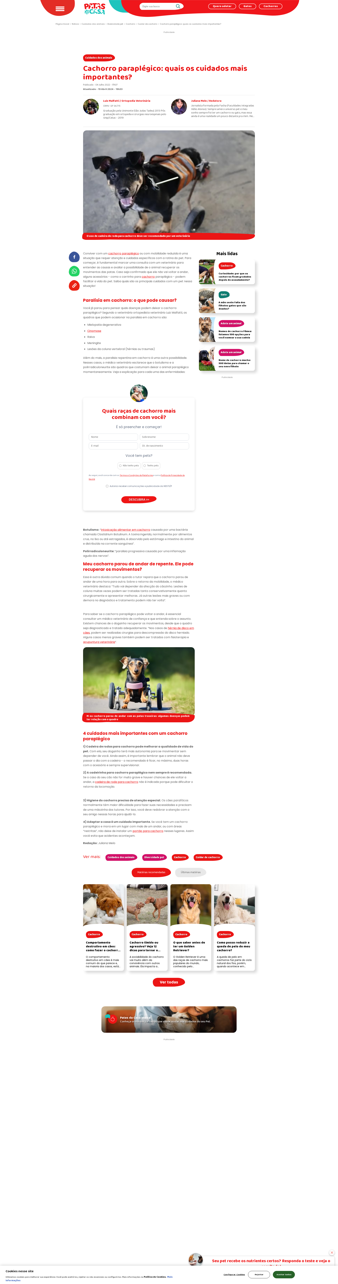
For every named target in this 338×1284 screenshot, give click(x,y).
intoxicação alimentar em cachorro (125, 530)
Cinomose (94, 331)
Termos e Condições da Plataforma (136, 475)
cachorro (148, 277)
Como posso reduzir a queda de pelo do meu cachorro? (233, 946)
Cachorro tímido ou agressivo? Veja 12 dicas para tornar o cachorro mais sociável (147, 948)
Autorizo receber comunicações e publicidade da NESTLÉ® (141, 486)
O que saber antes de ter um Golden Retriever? (189, 946)
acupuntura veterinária (99, 642)
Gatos (247, 6)
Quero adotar (222, 6)
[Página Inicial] (94, 8)
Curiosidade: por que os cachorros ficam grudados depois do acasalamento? (235, 277)
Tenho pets (153, 466)
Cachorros (271, 6)
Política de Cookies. (155, 1277)
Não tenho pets (131, 466)
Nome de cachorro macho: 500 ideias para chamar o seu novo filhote (235, 363)
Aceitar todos (284, 1274)
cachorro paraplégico (123, 253)
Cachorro (180, 857)
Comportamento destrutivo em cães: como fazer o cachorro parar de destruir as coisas (103, 950)
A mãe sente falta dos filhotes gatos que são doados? (232, 306)
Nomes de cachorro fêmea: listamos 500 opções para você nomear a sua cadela (235, 334)
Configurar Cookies (234, 1274)
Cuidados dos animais (98, 58)
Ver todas (169, 982)
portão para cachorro (148, 831)
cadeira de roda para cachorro (116, 782)
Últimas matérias (191, 872)
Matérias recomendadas (151, 872)
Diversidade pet (154, 857)
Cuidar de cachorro (208, 857)
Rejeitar (259, 1274)
